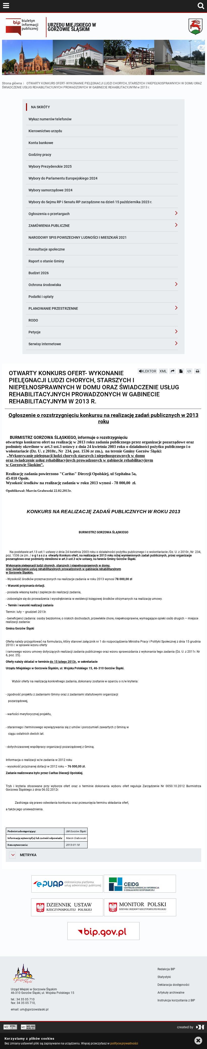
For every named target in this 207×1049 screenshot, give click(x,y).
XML (163, 371)
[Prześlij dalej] (172, 371)
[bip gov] (103, 931)
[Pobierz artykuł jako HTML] (189, 371)
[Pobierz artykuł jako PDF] (181, 371)
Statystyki (164, 977)
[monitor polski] (140, 907)
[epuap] (67, 884)
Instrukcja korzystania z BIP (176, 1000)
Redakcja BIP (166, 969)
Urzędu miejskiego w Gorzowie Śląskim (72, 26)
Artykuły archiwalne (171, 992)
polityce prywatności (124, 1043)
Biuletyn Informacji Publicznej (25, 27)
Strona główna (12, 83)
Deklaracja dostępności (173, 985)
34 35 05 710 (25, 999)
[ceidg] (140, 884)
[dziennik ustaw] (67, 907)
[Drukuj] (197, 371)
